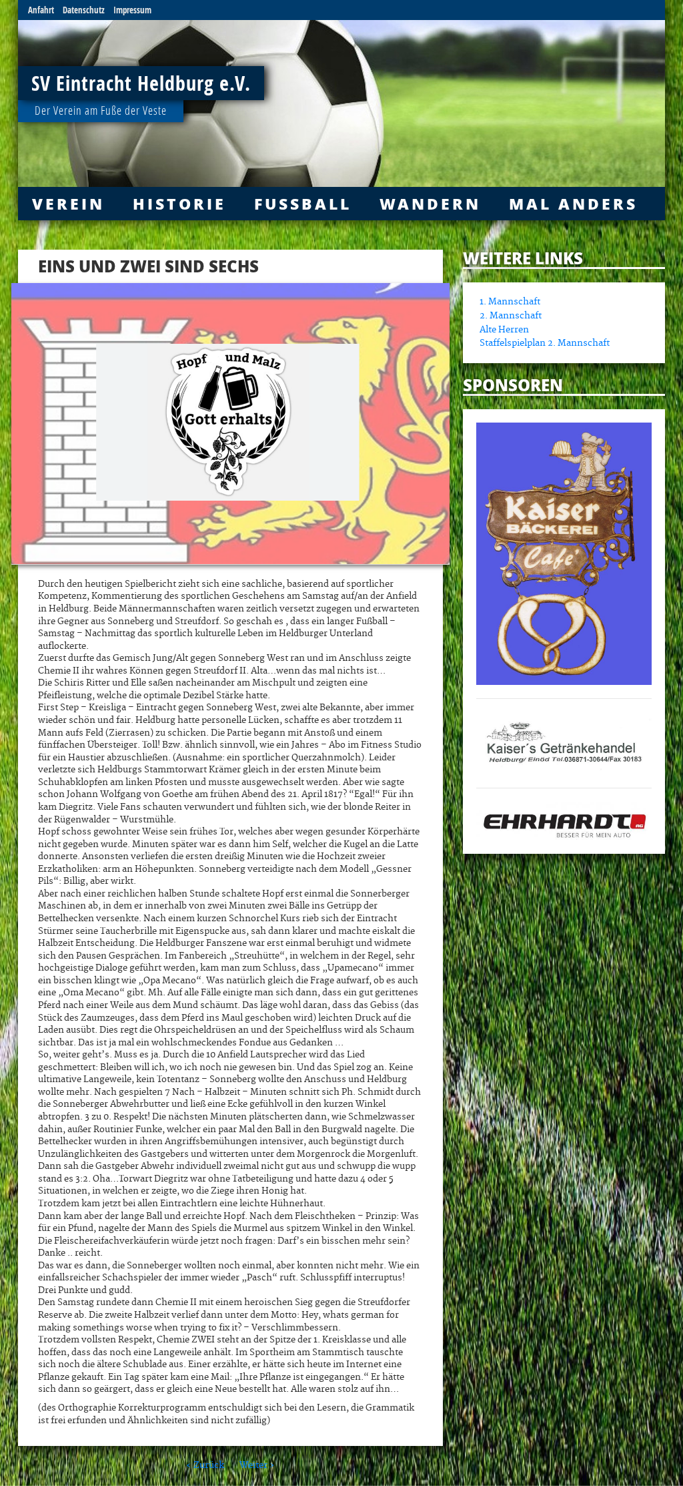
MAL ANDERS (573, 204)
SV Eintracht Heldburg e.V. (141, 83)
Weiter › (257, 1465)
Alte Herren (504, 329)
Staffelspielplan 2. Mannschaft (545, 343)
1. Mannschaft (510, 301)
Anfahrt (41, 10)
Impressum (132, 10)
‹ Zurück (205, 1465)
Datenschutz (84, 10)
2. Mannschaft (511, 315)
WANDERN (430, 204)
